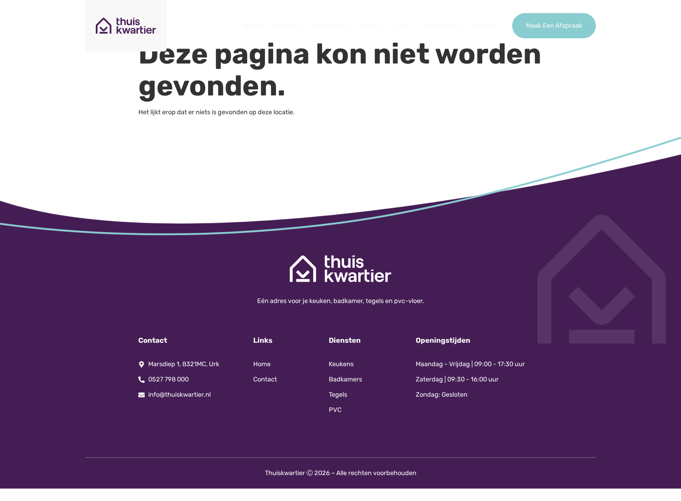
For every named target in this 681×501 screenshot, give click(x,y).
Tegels (371, 25)
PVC (401, 25)
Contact (486, 25)
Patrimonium (441, 25)
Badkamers (331, 25)
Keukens (288, 25)
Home (252, 25)
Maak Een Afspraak (554, 25)
